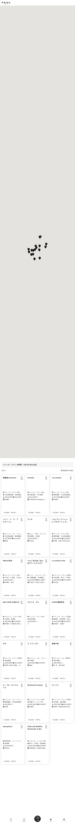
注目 (3, 470)
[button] (40, 237)
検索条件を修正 (68, 470)
